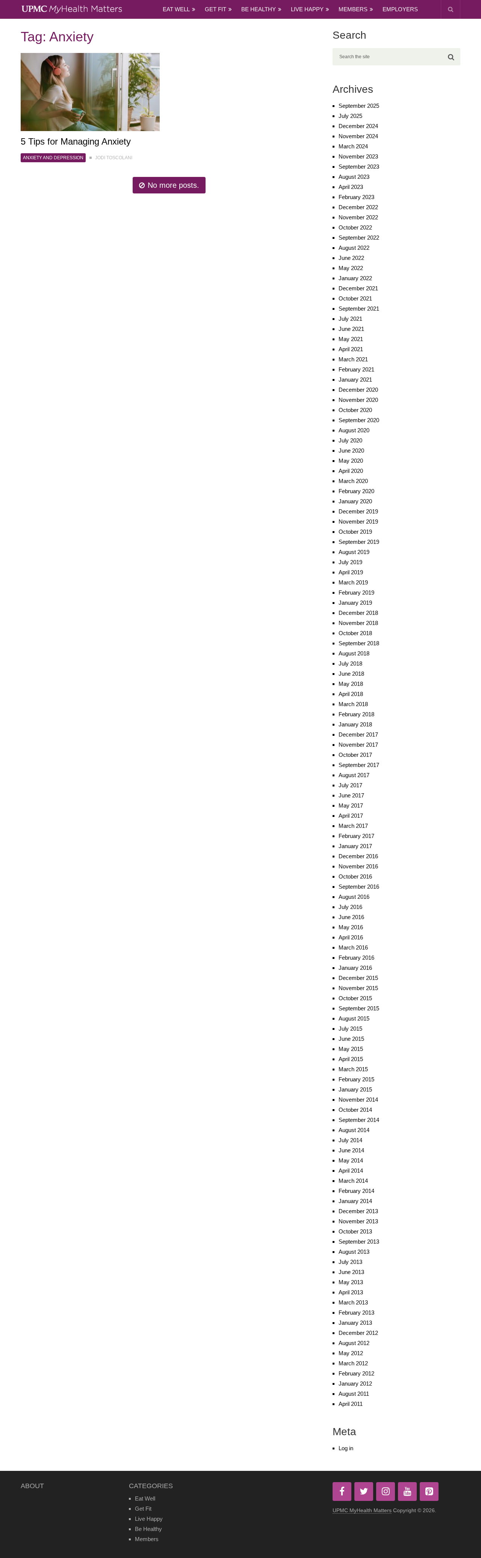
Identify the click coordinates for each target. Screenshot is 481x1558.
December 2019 (358, 511)
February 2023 (356, 197)
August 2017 (354, 775)
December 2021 (358, 288)
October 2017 (355, 755)
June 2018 (351, 673)
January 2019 (355, 602)
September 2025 (359, 106)
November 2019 (358, 521)
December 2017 (358, 734)
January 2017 (355, 846)
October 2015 (355, 998)
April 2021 (351, 349)
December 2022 (358, 207)
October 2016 (355, 876)
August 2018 (354, 653)
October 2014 (355, 1110)
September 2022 (359, 237)
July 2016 (350, 907)
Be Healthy (258, 9)
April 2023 (351, 187)
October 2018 (355, 633)
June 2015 (351, 1039)
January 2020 (355, 501)
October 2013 (355, 1231)
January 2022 (355, 278)
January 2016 (355, 968)
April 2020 (351, 471)
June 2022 (351, 258)
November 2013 (358, 1221)
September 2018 (359, 643)
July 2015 (350, 1028)
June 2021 (351, 329)
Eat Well (176, 9)
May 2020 (351, 460)
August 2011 (354, 1393)
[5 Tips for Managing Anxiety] (90, 92)
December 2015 (358, 978)
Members (353, 9)
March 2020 (353, 481)
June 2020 (351, 450)
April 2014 (351, 1170)
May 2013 (351, 1282)
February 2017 (356, 836)
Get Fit (215, 9)
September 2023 (359, 166)
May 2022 (351, 268)
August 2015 (354, 1018)
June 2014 (351, 1150)
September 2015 (359, 1008)
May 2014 (351, 1160)
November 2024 (358, 136)
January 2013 (355, 1322)
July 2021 (350, 319)
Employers (400, 9)
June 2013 (351, 1272)
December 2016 (358, 856)
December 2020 (358, 389)
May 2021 (351, 339)
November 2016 (358, 866)
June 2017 (351, 795)
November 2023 (358, 156)
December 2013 (358, 1211)
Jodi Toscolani (113, 157)
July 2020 (350, 440)
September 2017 (359, 765)
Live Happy (307, 9)
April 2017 (351, 815)
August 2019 (354, 552)
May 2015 (351, 1049)
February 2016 (356, 957)
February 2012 (356, 1373)
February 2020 (356, 491)
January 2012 (355, 1383)
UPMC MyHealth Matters (362, 1510)
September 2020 (359, 420)
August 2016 (354, 897)
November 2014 (358, 1099)
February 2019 (356, 592)
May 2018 (351, 684)
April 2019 (351, 572)
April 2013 (351, 1292)
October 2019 (355, 531)
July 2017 (350, 785)
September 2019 (359, 542)
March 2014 (353, 1181)
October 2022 (355, 227)
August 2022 (354, 248)
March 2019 (353, 582)
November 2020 (358, 400)
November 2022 (358, 217)
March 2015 (353, 1069)
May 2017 (351, 805)
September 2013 (359, 1241)
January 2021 (355, 379)
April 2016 (351, 937)
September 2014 (359, 1120)
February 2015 (356, 1079)
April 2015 (351, 1059)
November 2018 (358, 623)
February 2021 (356, 369)
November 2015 (358, 988)
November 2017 (358, 744)
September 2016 (359, 886)
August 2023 (354, 177)
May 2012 (351, 1353)
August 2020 (354, 430)
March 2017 (353, 826)
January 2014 (355, 1201)
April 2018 (351, 694)
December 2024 (358, 126)
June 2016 (351, 917)
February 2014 (356, 1191)
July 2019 (350, 562)
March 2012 (353, 1363)
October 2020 (355, 410)
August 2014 (354, 1130)
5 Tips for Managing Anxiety (76, 141)
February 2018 (356, 714)
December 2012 (358, 1333)
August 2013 (354, 1252)
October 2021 (355, 298)
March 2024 (353, 146)
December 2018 (358, 613)
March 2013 (353, 1302)
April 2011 (351, 1404)
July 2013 (350, 1262)
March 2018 (353, 704)
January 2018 (355, 724)
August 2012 (354, 1343)
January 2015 (355, 1089)
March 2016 (353, 947)
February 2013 (356, 1312)
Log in (346, 1448)
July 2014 (350, 1140)
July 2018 (350, 663)
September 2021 (359, 308)
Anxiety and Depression (53, 157)
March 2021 (353, 359)
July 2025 (350, 116)
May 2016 (351, 927)
